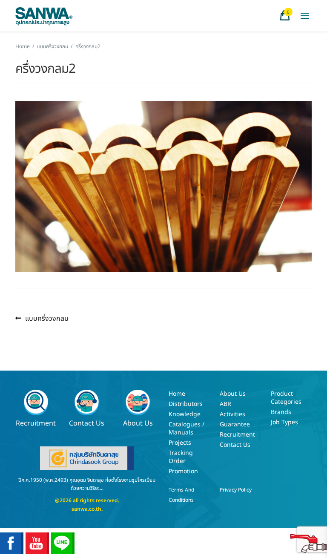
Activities (232, 414)
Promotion (183, 471)
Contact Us (86, 422)
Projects (180, 442)
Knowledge (185, 414)
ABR (225, 404)
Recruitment (36, 422)
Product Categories (286, 397)
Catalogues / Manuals (186, 428)
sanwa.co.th (86, 509)
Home (22, 46)
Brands (281, 412)
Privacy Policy (236, 490)
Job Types (284, 422)
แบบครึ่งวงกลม (52, 46)
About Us (138, 422)
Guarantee (235, 424)
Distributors (186, 404)
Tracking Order (181, 457)
